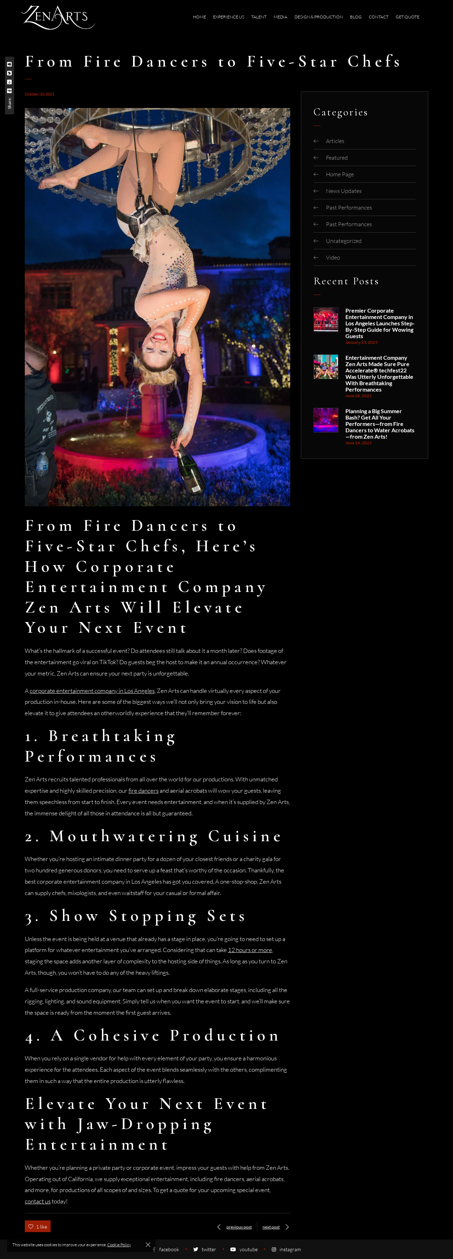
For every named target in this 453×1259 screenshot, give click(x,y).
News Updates (344, 190)
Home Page (340, 174)
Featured (337, 157)
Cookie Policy (119, 1244)
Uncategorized (344, 240)
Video (333, 257)
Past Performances (349, 207)
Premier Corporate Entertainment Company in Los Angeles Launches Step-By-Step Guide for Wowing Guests (380, 323)
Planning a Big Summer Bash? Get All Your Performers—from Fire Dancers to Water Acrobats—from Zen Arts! (379, 424)
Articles (335, 140)
